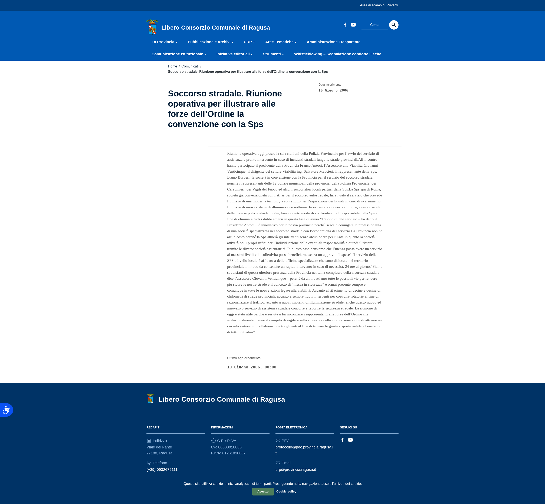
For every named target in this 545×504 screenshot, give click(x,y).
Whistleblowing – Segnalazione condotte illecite (337, 54)
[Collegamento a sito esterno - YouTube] (353, 24)
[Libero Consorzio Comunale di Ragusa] (152, 27)
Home (172, 66)
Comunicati (190, 66)
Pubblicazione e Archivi (209, 42)
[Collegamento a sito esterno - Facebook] (345, 24)
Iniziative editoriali (233, 54)
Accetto (263, 491)
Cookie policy (286, 491)
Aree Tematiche (279, 42)
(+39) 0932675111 (162, 469)
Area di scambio (372, 5)
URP (248, 42)
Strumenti (272, 54)
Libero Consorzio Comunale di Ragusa (221, 399)
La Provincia (163, 42)
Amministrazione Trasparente (333, 42)
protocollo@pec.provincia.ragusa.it (304, 450)
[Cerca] (394, 25)
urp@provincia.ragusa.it (295, 469)
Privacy (392, 5)
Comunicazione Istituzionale (177, 54)
